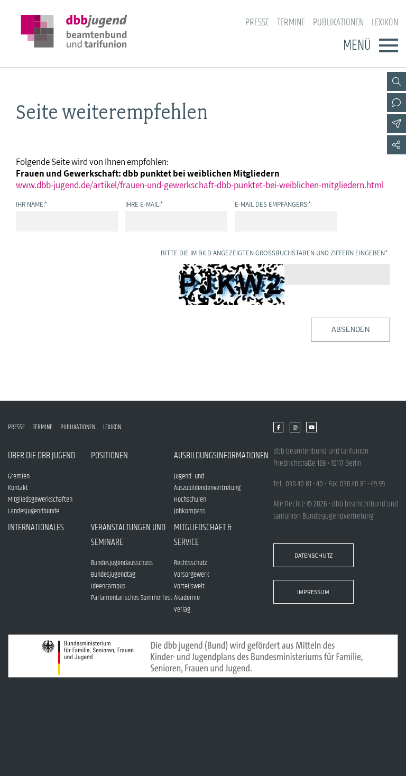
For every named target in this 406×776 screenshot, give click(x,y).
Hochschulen (190, 499)
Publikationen (338, 22)
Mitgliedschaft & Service (203, 535)
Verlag (182, 609)
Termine (291, 22)
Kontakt (18, 488)
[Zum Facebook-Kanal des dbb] (278, 427)
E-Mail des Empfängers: (273, 204)
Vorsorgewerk (191, 574)
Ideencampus (108, 586)
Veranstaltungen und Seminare (128, 535)
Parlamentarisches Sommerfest (131, 598)
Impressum (313, 592)
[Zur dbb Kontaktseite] (396, 102)
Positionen (109, 455)
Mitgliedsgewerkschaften (40, 499)
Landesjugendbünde (33, 511)
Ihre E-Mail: (144, 204)
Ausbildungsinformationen (215, 455)
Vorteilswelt (189, 586)
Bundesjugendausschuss (122, 563)
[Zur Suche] (396, 81)
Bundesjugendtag (113, 574)
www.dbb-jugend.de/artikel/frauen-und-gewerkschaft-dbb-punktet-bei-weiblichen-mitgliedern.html (200, 185)
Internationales (36, 527)
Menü (357, 45)
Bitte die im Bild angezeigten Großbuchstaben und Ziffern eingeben (274, 252)
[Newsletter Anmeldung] (396, 123)
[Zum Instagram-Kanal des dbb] (295, 427)
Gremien (19, 476)
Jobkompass (189, 511)
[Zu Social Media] (396, 144)
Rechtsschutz (190, 563)
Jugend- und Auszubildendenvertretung (207, 482)
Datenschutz (313, 555)
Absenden (350, 330)
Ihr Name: (31, 204)
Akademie (187, 598)
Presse (257, 22)
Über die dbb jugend (41, 455)
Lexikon (385, 22)
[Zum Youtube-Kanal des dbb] (311, 427)
